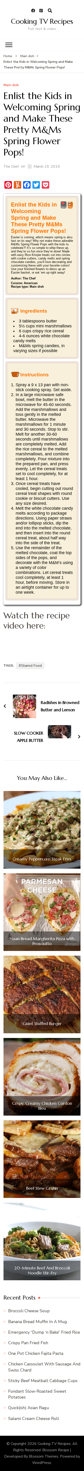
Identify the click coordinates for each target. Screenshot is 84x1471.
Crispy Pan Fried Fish (28, 1343)
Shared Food (31, 665)
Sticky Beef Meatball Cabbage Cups (42, 1381)
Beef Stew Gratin (42, 1188)
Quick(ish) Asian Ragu (28, 1408)
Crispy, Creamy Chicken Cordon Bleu (42, 1106)
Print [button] (70, 207)
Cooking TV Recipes (42, 21)
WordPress (41, 1462)
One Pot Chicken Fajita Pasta (35, 1353)
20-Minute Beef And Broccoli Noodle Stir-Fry (42, 1270)
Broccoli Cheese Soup (29, 1311)
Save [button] (63, 207)
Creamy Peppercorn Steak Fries (42, 859)
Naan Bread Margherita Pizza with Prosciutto (42, 941)
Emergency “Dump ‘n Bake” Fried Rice (44, 1332)
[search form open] (50, 10)
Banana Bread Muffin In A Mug (37, 1321)
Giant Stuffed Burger (42, 1023)
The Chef (11, 166)
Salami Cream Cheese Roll (33, 1418)
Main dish (11, 85)
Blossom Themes (43, 1456)
